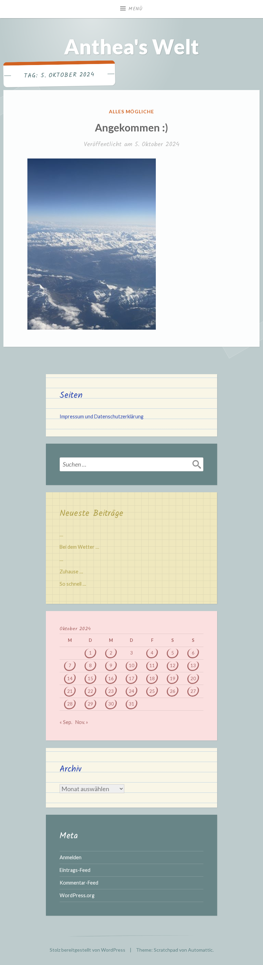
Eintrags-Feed (75, 870)
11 (152, 665)
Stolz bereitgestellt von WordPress (87, 950)
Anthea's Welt (131, 46)
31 (131, 704)
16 (111, 678)
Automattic (200, 950)
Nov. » (81, 722)
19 (172, 678)
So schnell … (73, 584)
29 (90, 704)
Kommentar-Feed (79, 883)
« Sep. (66, 722)
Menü (135, 9)
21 (70, 691)
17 (131, 678)
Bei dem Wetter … (79, 547)
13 (193, 665)
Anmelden (71, 857)
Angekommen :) (131, 127)
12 (172, 665)
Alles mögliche (131, 111)
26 (172, 691)
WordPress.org (77, 895)
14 (70, 678)
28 (70, 704)
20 (193, 678)
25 (152, 691)
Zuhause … (71, 571)
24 (131, 691)
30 (111, 704)
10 (131, 665)
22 (90, 691)
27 (193, 691)
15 (90, 678)
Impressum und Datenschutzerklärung (101, 416)
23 (111, 691)
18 (152, 678)
